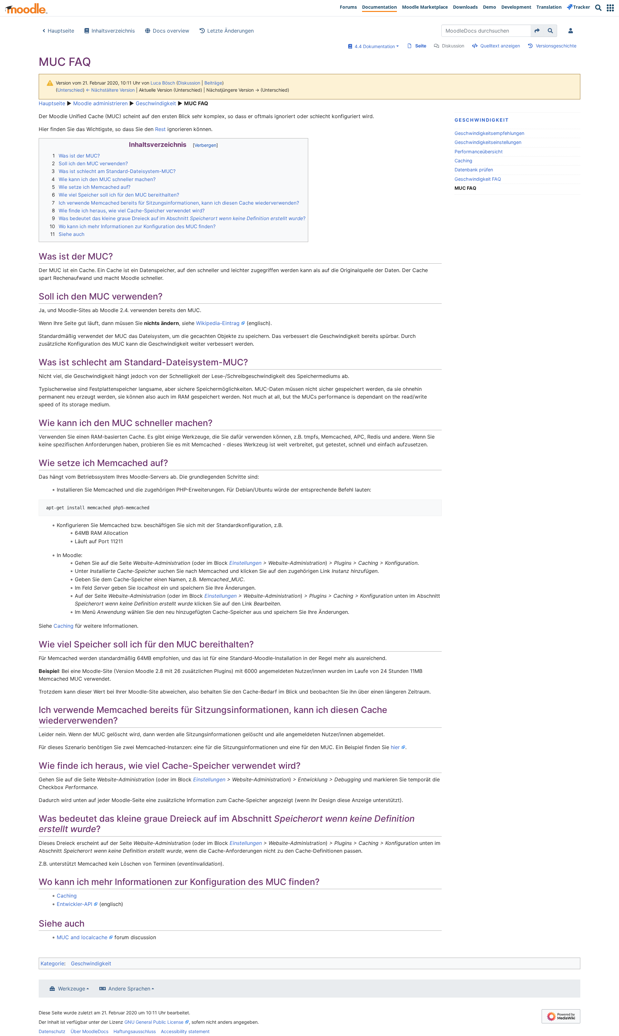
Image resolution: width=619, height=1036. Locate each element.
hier (395, 747)
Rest (160, 129)
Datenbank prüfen (474, 169)
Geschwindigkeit (156, 103)
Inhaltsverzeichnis (113, 30)
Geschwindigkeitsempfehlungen (489, 133)
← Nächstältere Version (110, 90)
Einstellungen (245, 563)
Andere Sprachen (129, 988)
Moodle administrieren (100, 103)
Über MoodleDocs (89, 1031)
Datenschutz (52, 1031)
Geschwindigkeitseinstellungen (488, 142)
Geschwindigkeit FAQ (478, 179)
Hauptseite (61, 30)
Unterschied (70, 90)
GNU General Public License (153, 1022)
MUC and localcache (82, 937)
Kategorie (52, 963)
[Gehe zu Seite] (537, 31)
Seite (420, 45)
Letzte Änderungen (230, 30)
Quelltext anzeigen (500, 45)
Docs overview (171, 30)
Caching (463, 160)
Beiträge (213, 83)
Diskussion (453, 45)
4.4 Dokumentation (373, 46)
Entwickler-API (74, 904)
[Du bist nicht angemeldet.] (571, 30)
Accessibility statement (185, 1031)
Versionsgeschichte (556, 45)
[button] (610, 8)
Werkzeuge (71, 988)
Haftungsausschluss (134, 1031)
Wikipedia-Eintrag (218, 323)
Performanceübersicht (479, 151)
